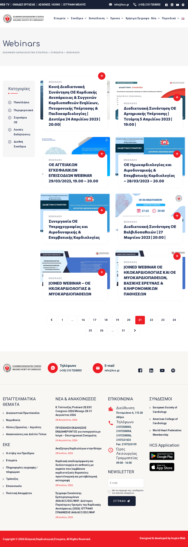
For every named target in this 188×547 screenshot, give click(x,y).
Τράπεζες (12, 478)
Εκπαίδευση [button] (97, 18)
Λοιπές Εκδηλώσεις (22, 132)
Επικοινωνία (14, 486)
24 (174, 320)
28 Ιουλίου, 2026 (64, 453)
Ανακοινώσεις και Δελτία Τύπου (26, 434)
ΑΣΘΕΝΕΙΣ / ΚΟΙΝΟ (49, 4)
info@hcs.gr (121, 4)
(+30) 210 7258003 (149, 4)
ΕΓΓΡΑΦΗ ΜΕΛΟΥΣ (74, 4)
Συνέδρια (77, 18)
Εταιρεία (60, 18)
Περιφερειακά (23, 110)
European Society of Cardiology (165, 409)
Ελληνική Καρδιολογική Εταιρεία (45, 539)
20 (128, 320)
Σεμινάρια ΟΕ (20, 120)
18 (106, 320)
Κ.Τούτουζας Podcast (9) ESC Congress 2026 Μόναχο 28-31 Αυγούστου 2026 (73, 411)
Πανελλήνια (21, 102)
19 (117, 320)
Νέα (153, 18)
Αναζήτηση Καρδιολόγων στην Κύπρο (78, 448)
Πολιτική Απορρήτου (19, 493)
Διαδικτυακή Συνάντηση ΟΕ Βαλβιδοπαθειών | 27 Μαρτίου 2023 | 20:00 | (150, 232)
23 (162, 320)
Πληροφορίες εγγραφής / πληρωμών (21, 469)
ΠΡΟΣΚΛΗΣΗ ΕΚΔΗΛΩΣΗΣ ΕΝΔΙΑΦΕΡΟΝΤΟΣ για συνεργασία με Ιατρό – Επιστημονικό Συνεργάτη (78, 431)
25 (90, 330)
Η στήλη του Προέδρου (20, 453)
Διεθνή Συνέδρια (20, 144)
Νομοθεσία (13, 420)
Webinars (55, 82)
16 (83, 320)
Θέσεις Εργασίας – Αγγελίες (23, 427)
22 (151, 320)
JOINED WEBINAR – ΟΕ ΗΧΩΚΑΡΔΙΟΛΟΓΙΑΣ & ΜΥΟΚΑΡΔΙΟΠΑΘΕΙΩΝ (70, 288)
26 (101, 330)
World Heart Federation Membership (167, 432)
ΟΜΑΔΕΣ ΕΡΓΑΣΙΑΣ (23, 4)
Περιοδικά (169, 18)
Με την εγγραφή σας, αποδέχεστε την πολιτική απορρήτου (127, 491)
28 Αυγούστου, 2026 (66, 419)
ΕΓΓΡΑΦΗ (119, 501)
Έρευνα (115, 18)
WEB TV (4, 4)
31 (123, 330)
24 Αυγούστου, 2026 (66, 440)
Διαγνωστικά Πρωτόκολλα (22, 412)
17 (94, 320)
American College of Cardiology (165, 421)
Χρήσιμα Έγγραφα (137, 18)
